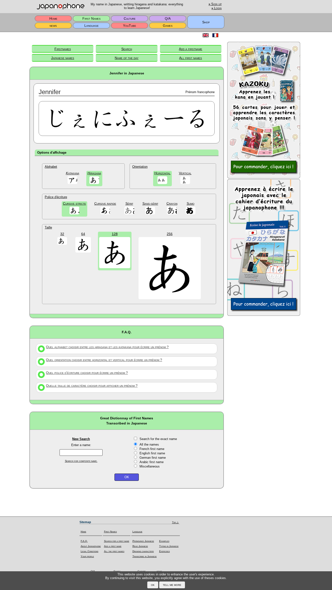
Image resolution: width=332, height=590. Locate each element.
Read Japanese (140, 546)
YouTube (129, 25)
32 (62, 234)
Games (168, 25)
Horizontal (162, 173)
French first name (152, 449)
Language (91, 25)
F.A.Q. (84, 541)
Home (53, 18)
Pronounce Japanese (143, 541)
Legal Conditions (89, 551)
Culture (130, 18)
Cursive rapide (105, 203)
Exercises (164, 551)
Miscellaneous (150, 466)
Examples (164, 541)
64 (83, 234)
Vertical (185, 173)
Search (126, 49)
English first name (152, 453)
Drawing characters (143, 551)
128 (115, 234)
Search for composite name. (81, 460)
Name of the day (127, 58)
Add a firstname (190, 49)
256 (170, 234)
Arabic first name (152, 462)
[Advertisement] (263, 394)
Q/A (168, 18)
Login (216, 8)
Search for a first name (116, 541)
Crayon (171, 203)
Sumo (190, 203)
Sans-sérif (150, 203)
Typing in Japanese (169, 546)
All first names (190, 58)
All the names (149, 444)
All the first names (114, 551)
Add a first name (113, 546)
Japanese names (62, 58)
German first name (153, 457)
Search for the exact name (158, 439)
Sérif (129, 203)
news (53, 25)
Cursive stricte (74, 203)
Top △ (175, 522)
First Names (91, 18)
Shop (206, 22)
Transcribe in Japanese (144, 556)
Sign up (215, 4)
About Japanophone (91, 546)
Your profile (87, 556)
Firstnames (62, 49)
